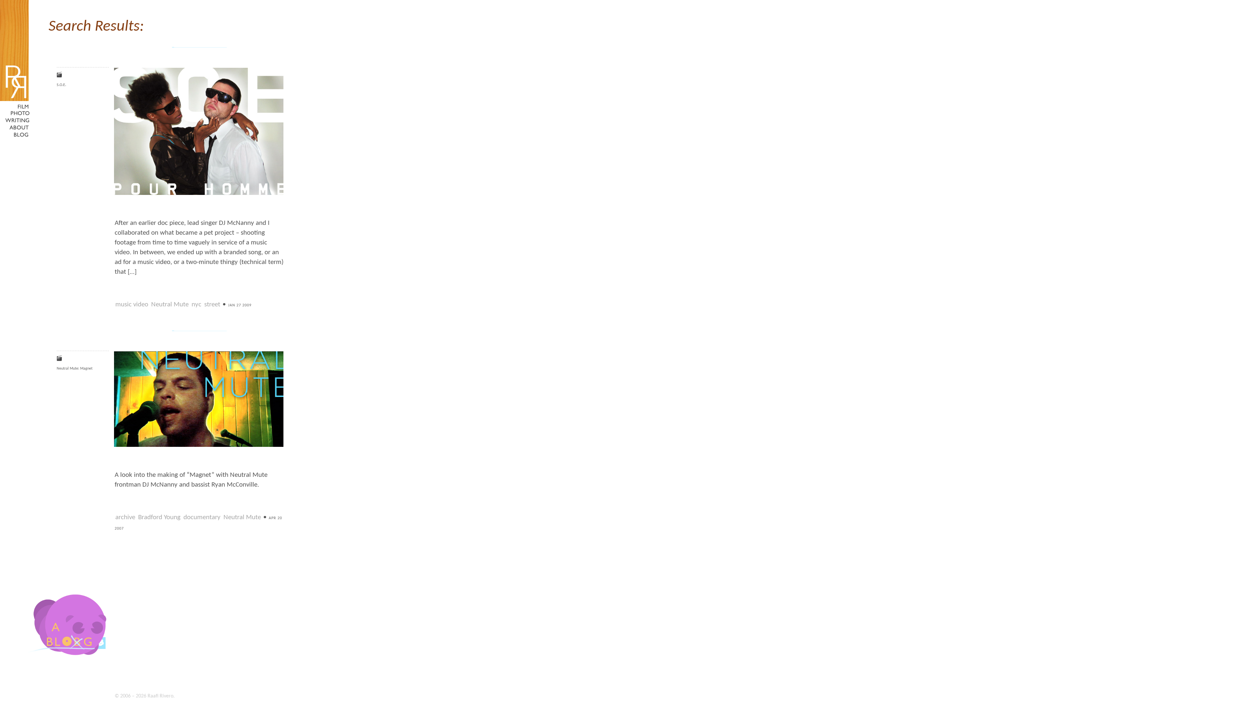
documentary (202, 517)
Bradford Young (159, 517)
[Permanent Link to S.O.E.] (198, 194)
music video (131, 304)
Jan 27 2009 (240, 305)
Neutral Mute (170, 304)
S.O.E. (61, 85)
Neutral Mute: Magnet (75, 369)
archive (125, 517)
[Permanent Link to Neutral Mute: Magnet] (198, 446)
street (212, 304)
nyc (196, 304)
